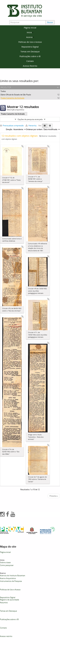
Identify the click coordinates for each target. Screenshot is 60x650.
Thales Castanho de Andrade (12, 98)
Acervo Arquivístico (8, 578)
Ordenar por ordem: (34, 129)
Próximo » (54, 496)
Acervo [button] (29, 37)
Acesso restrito (6, 636)
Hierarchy (32, 125)
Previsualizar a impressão (13, 125)
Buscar (50, 22)
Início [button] (29, 32)
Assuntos (4, 602)
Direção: (9, 129)
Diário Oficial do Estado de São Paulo (16, 94)
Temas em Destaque (30, 51)
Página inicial (30, 27)
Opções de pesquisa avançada (30, 119)
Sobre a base (5, 562)
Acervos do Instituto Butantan (12, 575)
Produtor (6, 87)
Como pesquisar (7, 565)
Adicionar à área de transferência (22, 146)
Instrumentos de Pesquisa (11, 581)
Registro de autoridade (9, 599)
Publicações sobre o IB (30, 56)
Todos (3, 91)
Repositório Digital (30, 46)
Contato (30, 61)
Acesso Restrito (30, 66)
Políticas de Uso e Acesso (30, 42)
